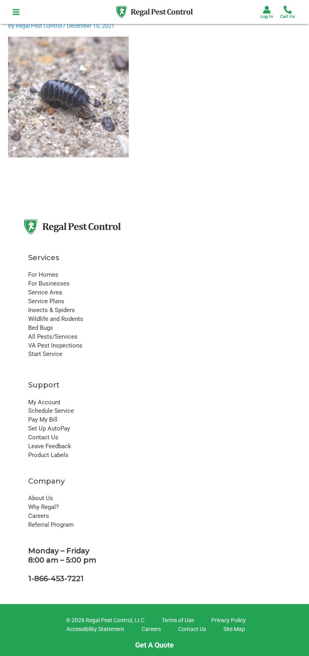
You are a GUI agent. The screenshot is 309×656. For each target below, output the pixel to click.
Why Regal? (43, 507)
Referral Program (51, 524)
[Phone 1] (288, 10)
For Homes (43, 274)
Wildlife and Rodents (55, 319)
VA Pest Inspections (55, 345)
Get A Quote (154, 645)
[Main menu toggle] (16, 12)
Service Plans (46, 301)
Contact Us (43, 437)
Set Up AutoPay (49, 428)
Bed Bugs (40, 327)
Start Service (45, 354)
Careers (38, 515)
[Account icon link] (267, 10)
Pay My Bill (43, 419)
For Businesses (49, 283)
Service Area (45, 292)
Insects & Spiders (51, 310)
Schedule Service (51, 410)
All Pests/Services (53, 336)
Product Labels (48, 455)
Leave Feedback (49, 446)
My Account (44, 402)
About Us (40, 498)
